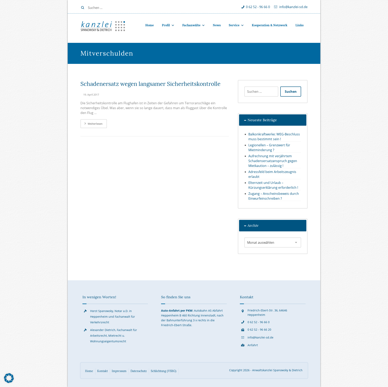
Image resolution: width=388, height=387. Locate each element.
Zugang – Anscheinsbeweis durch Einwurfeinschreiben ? (273, 196)
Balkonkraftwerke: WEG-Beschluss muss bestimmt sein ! (274, 136)
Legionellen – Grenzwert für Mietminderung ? (269, 147)
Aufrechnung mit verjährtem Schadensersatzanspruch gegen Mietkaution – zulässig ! (272, 161)
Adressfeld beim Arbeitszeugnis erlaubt (272, 174)
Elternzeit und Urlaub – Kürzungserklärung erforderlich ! (273, 185)
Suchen (291, 91)
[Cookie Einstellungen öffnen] (9, 382)
